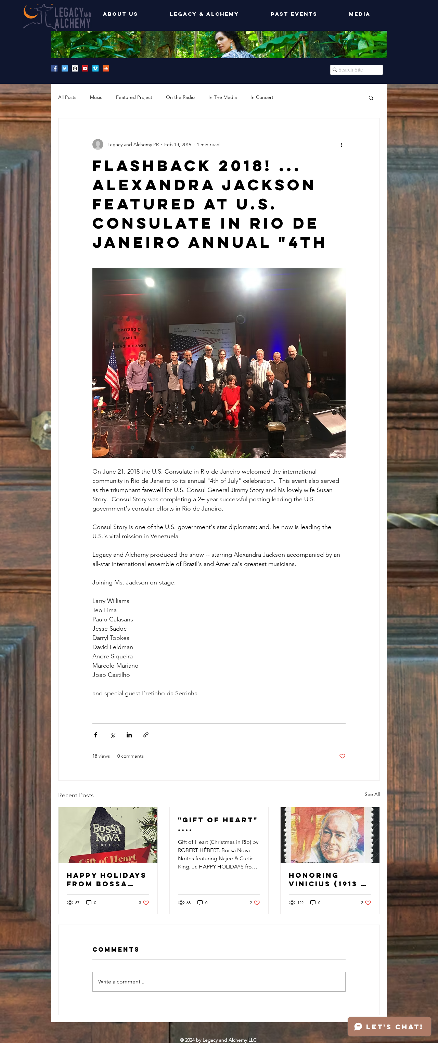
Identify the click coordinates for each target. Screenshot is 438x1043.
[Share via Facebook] (95, 735)
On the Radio (180, 97)
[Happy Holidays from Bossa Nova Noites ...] (108, 835)
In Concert (261, 97)
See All (372, 794)
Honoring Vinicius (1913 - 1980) (326, 879)
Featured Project (134, 97)
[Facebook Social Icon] (54, 68)
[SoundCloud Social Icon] (106, 68)
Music (96, 97)
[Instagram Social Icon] (75, 68)
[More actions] (341, 144)
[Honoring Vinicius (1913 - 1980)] (330, 835)
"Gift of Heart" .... (218, 824)
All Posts (67, 97)
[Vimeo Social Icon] (95, 68)
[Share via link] (146, 735)
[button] (371, 97)
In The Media (222, 97)
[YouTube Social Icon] (85, 68)
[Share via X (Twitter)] (112, 735)
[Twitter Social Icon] (65, 68)
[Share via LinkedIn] (129, 735)
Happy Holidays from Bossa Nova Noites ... (107, 879)
